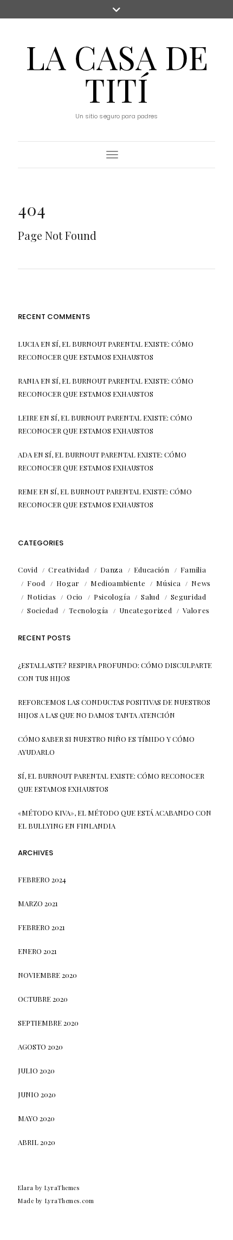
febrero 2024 (42, 879)
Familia (193, 569)
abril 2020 (36, 1142)
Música (168, 583)
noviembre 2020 (47, 975)
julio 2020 (36, 1070)
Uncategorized (145, 610)
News (201, 583)
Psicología (112, 596)
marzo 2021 (38, 903)
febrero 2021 (41, 927)
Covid (27, 569)
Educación (152, 569)
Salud (150, 596)
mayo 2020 (36, 1118)
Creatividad (68, 569)
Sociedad (42, 610)
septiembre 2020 (48, 1022)
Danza (111, 569)
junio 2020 (37, 1094)
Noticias (41, 596)
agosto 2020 (40, 1046)
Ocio (75, 596)
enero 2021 (37, 951)
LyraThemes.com (69, 1201)
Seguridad (188, 596)
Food (36, 583)
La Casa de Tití (116, 73)
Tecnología (88, 610)
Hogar (68, 583)
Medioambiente (117, 583)
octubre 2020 (43, 998)
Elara (26, 1188)
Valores (196, 610)
